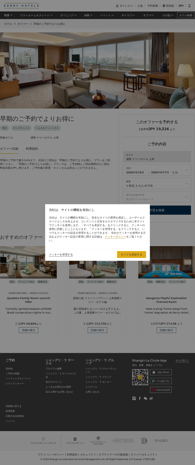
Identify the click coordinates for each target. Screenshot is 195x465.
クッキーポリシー (115, 236)
